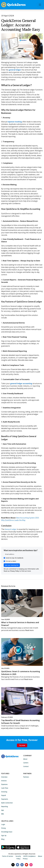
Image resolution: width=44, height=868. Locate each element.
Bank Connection (7, 803)
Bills (2, 814)
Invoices (4, 781)
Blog (2, 839)
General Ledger (11, 529)
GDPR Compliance (29, 856)
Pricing (3, 828)
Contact (26, 766)
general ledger (15, 70)
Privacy (25, 859)
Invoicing (4, 792)
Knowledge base (6, 832)
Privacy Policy (14, 571)
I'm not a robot (11, 561)
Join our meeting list (12, 565)
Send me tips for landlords (14, 558)
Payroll (3, 795)
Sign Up (3, 835)
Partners (26, 777)
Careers (25, 763)
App (2, 810)
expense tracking (14, 122)
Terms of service (7, 856)
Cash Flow (4, 788)
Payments (4, 799)
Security (18, 856)
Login (3, 824)
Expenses (4, 784)
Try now (22, 745)
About (25, 759)
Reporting (4, 806)
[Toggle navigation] (40, 5)
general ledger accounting (21, 383)
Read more (29, 630)
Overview (4, 777)
